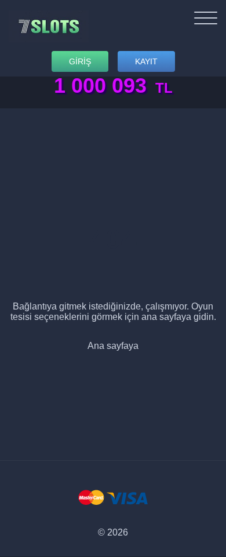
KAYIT (146, 61)
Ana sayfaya (113, 346)
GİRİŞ (80, 61)
